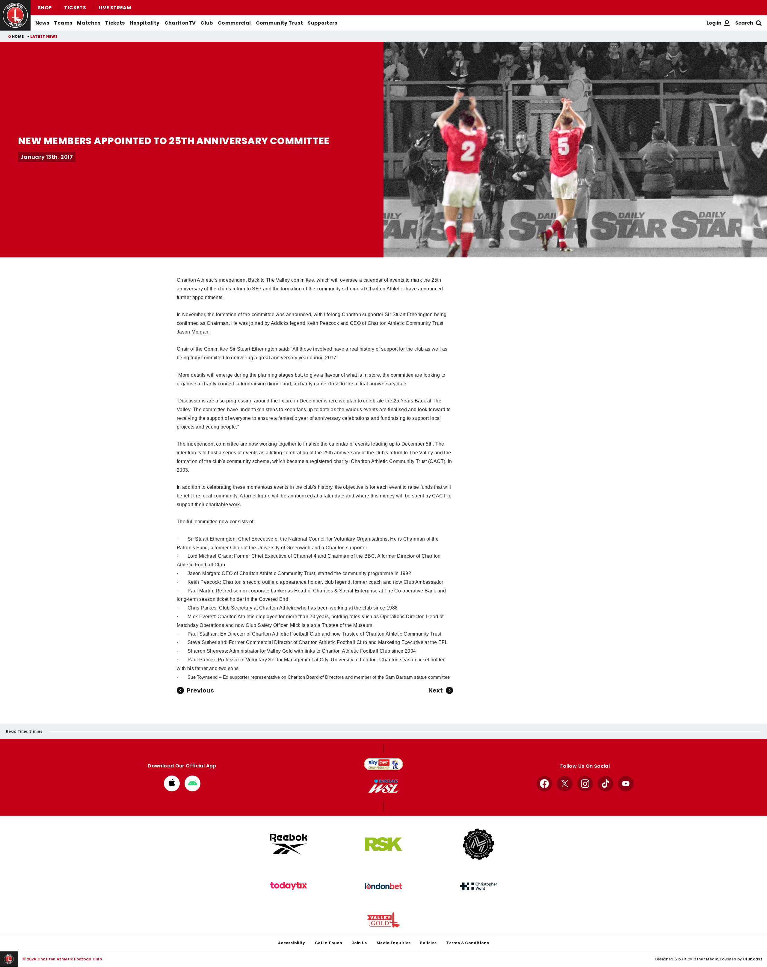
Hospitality (145, 22)
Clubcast (752, 959)
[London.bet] (383, 886)
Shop (45, 7)
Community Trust (279, 22)
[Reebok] (288, 844)
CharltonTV (180, 22)
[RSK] (383, 844)
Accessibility (291, 942)
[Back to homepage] (15, 15)
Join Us (359, 942)
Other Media (705, 959)
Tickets (75, 7)
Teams (63, 22)
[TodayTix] (288, 886)
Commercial (234, 22)
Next (435, 690)
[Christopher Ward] (478, 886)
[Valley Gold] (383, 920)
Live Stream (115, 7)
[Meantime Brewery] (478, 844)
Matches (88, 22)
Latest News (44, 36)
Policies (428, 942)
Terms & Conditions (467, 942)
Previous (200, 690)
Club (206, 22)
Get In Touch (328, 942)
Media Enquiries (394, 942)
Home (18, 36)
